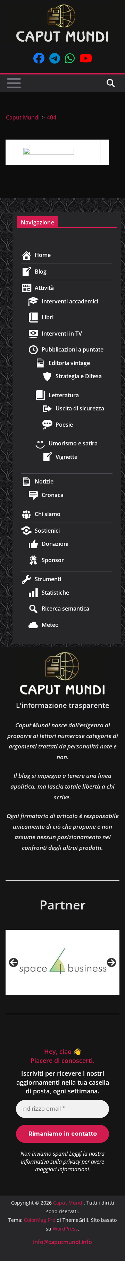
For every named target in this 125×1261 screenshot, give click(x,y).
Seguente (111, 962)
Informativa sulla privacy (50, 1161)
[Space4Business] (62, 962)
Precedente (13, 962)
